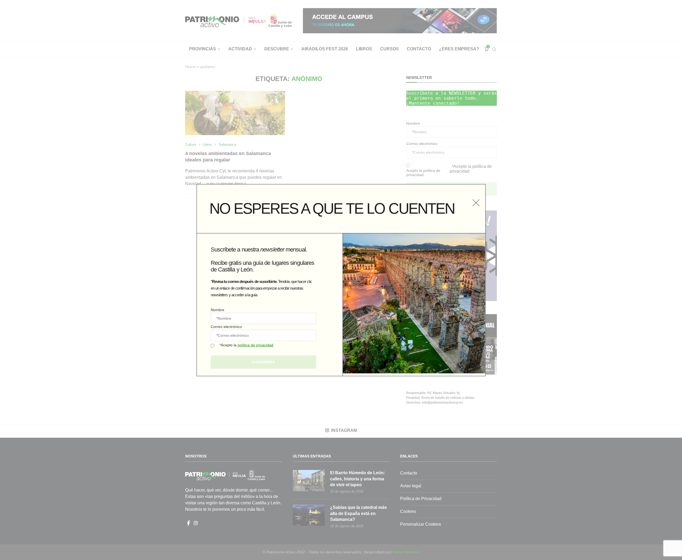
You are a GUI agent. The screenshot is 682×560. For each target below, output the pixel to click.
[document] (341, 280)
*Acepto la (246, 345)
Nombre (217, 310)
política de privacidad (255, 345)
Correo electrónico (226, 326)
